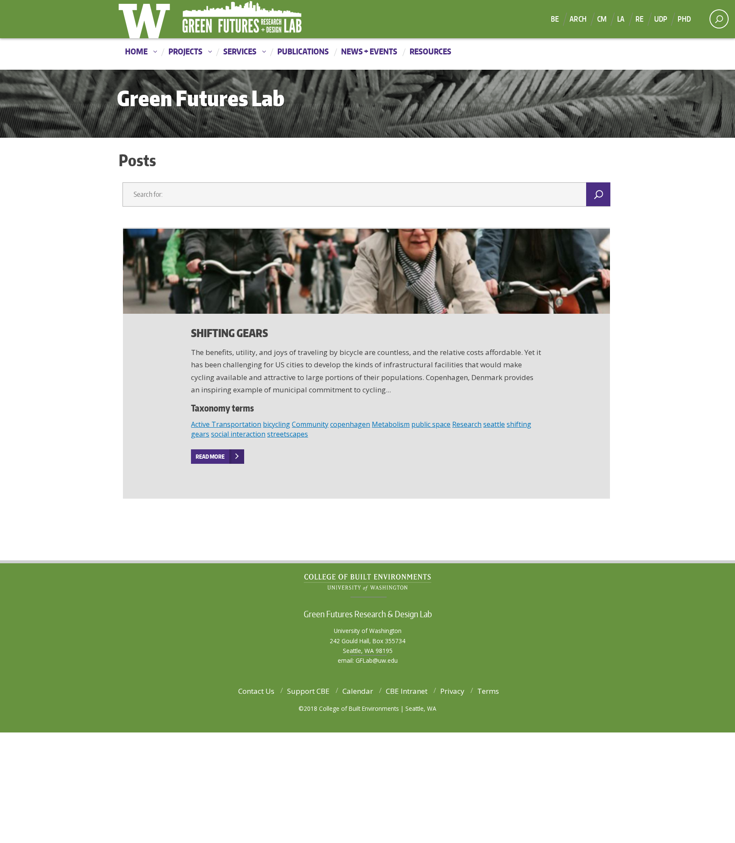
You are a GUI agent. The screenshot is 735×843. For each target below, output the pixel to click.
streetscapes (287, 434)
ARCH (578, 18)
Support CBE (308, 691)
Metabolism (391, 424)
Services (239, 51)
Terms (488, 691)
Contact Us (256, 691)
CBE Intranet (406, 691)
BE (555, 18)
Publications (303, 51)
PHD (684, 18)
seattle (494, 424)
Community (310, 424)
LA (620, 18)
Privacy (452, 691)
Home (136, 51)
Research (466, 424)
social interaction (238, 434)
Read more (210, 456)
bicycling (276, 424)
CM (602, 18)
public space (430, 424)
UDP (660, 18)
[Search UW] (719, 18)
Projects (185, 51)
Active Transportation (226, 424)
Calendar (357, 691)
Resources (430, 51)
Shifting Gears (229, 333)
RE (639, 18)
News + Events (369, 51)
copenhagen (350, 424)
